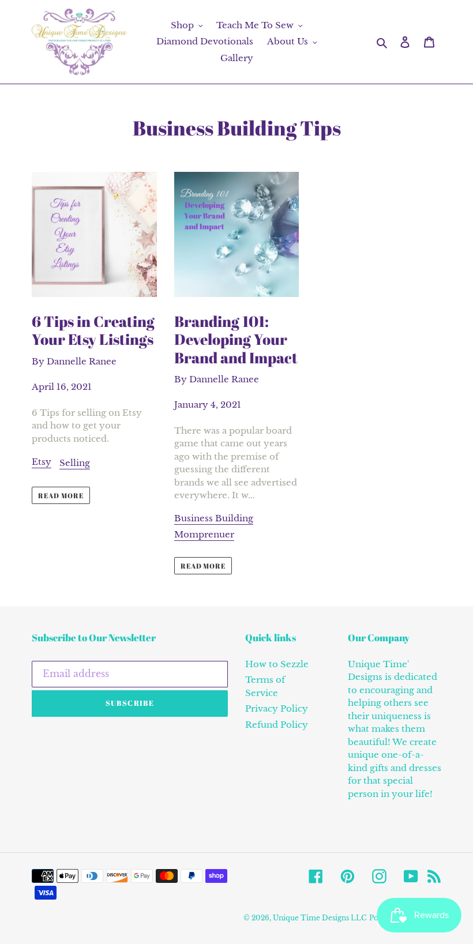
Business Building (213, 518)
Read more (61, 495)
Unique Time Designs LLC (320, 917)
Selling (74, 462)
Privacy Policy (276, 708)
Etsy (41, 461)
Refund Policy (276, 724)
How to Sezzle (277, 664)
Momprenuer (204, 534)
